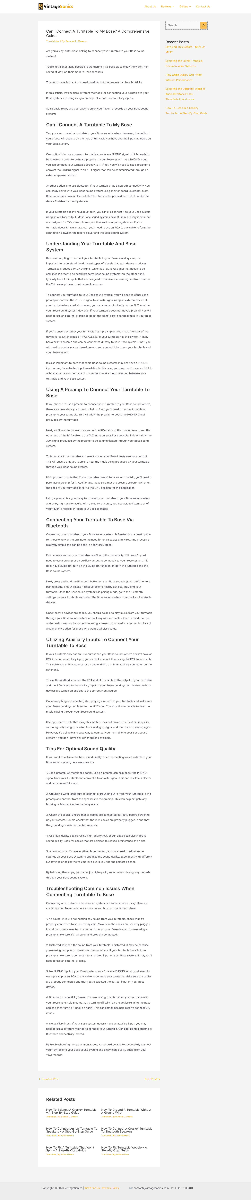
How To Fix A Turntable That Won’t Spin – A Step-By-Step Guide (70, 1149)
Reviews (166, 6)
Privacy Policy (110, 1188)
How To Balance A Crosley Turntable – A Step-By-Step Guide (71, 1111)
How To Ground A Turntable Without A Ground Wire (126, 1111)
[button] (172, 6)
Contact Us (203, 6)
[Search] (203, 25)
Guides (184, 6)
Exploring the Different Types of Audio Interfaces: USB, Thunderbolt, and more (185, 94)
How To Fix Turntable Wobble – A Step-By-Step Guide (124, 1149)
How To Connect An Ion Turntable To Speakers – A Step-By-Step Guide (71, 1130)
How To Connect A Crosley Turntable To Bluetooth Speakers (127, 1130)
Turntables (52, 41)
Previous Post (49, 1079)
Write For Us (92, 1188)
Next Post (152, 1079)
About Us (150, 6)
